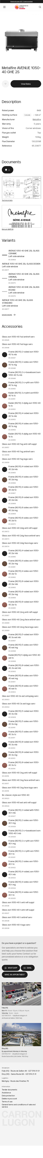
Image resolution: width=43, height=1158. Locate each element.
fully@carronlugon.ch (20, 1015)
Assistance (6, 1093)
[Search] (40, 7)
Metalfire (37, 119)
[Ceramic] (4, 255)
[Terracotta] (4, 395)
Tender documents (9, 1090)
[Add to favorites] (5, 84)
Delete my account (9, 1099)
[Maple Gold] (4, 364)
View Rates (26, 84)
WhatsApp (12, 968)
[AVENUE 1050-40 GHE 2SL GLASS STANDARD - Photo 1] (21, 37)
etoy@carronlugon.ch (19, 1054)
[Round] (4, 291)
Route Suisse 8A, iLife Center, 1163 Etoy (15, 1056)
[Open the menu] (4, 7)
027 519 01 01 (6, 1015)
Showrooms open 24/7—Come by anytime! (21, 1)
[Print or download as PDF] (7, 169)
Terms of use (7, 1102)
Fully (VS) (5, 1008)
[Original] (4, 278)
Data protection (8, 1096)
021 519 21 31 (6, 1054)
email (29, 968)
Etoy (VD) (5, 1048)
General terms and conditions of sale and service (18, 1106)
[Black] (4, 354)
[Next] (36, 37)
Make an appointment (15, 975)
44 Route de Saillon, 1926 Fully (12, 1018)
